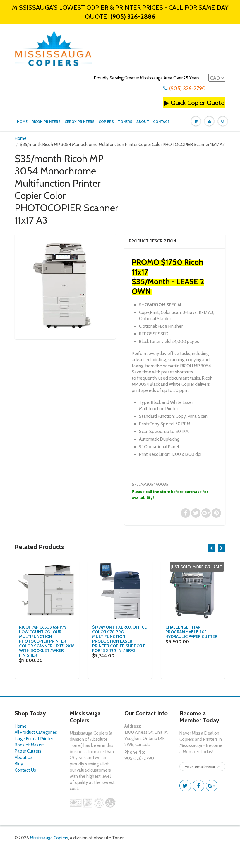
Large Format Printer (34, 738)
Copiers (106, 121)
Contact (161, 121)
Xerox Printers (80, 121)
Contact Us (25, 770)
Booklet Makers (29, 745)
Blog (19, 763)
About (142, 121)
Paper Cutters (28, 751)
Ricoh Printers (46, 121)
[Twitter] (185, 785)
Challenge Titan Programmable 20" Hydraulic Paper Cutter (191, 631)
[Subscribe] (218, 767)
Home (22, 121)
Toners (125, 121)
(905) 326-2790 (187, 88)
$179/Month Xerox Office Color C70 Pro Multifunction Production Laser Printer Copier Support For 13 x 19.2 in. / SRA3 (119, 638)
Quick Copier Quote (197, 103)
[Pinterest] (211, 785)
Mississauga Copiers (49, 837)
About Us (23, 757)
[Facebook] (198, 785)
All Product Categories (36, 732)
